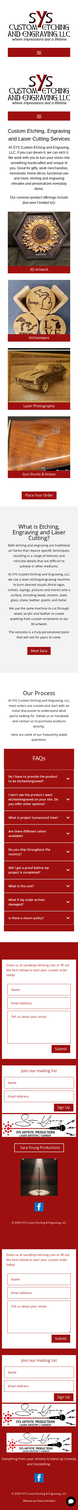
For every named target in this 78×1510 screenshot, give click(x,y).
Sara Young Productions (40, 1147)
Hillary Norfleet (46, 1501)
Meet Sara (39, 650)
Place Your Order (39, 495)
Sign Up (63, 1107)
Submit (61, 1049)
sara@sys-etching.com (39, 965)
